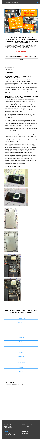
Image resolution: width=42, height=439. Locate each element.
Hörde (21, 352)
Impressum (25, 433)
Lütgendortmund (21, 362)
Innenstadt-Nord (21, 322)
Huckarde (21, 367)
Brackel (21, 342)
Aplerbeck (21, 348)
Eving (21, 333)
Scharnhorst (21, 337)
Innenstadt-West (21, 318)
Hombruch (21, 356)
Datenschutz (26, 431)
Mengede (21, 371)
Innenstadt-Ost (21, 327)
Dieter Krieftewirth (11, 384)
